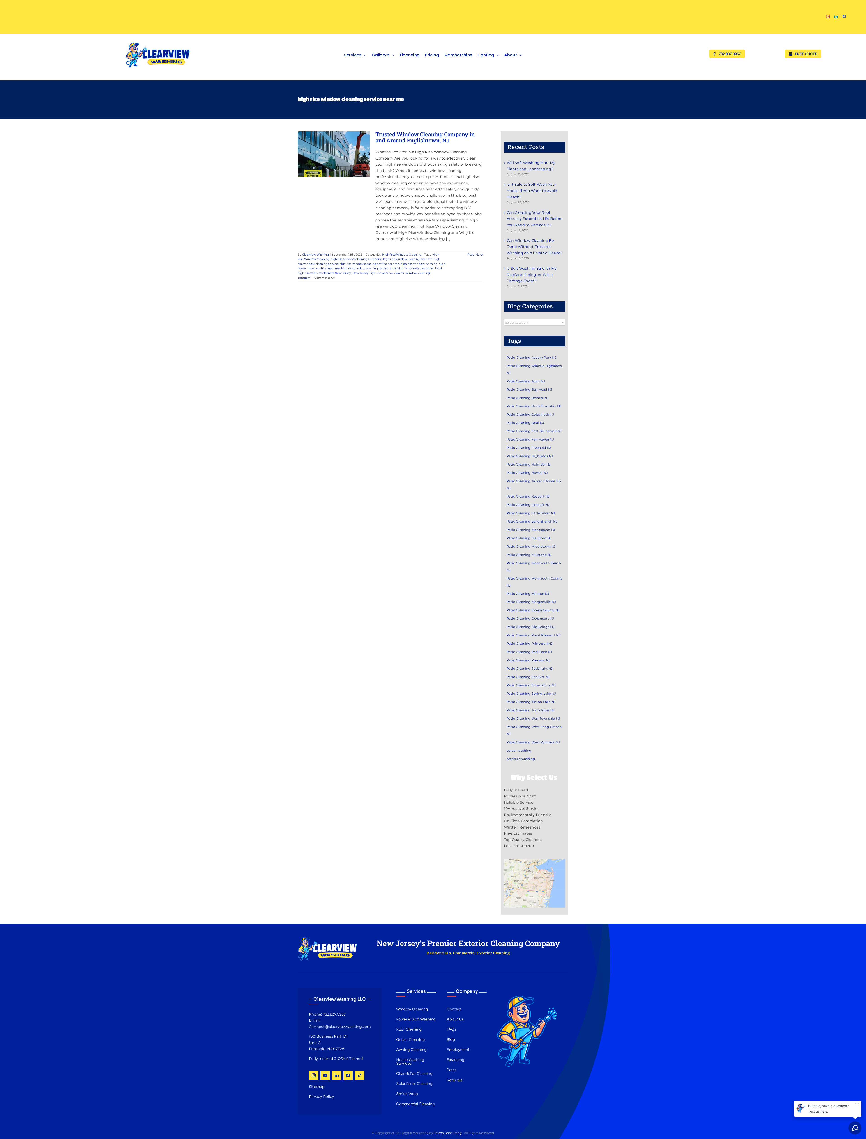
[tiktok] (359, 1075)
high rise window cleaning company (356, 259)
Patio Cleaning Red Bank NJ (529, 652)
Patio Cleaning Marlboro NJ (529, 538)
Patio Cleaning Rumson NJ (528, 660)
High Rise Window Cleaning (401, 254)
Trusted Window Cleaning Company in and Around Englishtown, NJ (425, 137)
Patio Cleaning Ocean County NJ (533, 610)
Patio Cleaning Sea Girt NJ (528, 677)
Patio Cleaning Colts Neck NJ (530, 415)
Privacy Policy (321, 1096)
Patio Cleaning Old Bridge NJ (531, 627)
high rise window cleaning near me (407, 259)
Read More (475, 254)
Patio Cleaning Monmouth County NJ (534, 581)
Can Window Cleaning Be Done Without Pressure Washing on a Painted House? (534, 246)
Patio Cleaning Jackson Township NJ (534, 484)
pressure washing (521, 759)
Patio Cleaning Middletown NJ (531, 546)
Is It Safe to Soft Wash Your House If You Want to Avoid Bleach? (532, 190)
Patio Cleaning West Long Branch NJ (534, 730)
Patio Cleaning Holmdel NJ (528, 464)
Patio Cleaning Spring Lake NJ (531, 694)
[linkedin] (836, 16)
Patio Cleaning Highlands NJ (530, 456)
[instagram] (828, 16)
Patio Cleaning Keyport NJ (528, 496)
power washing (519, 751)
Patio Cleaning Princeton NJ (530, 643)
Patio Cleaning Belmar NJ (528, 398)
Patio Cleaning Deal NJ (525, 423)
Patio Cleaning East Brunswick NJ (534, 431)
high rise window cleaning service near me (369, 263)
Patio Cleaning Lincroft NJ (528, 505)
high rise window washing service (365, 268)
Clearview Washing (315, 254)
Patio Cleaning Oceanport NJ (530, 618)
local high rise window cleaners (412, 268)
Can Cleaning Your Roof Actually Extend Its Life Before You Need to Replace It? (534, 218)
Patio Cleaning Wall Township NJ (533, 719)
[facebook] (844, 16)
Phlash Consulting (447, 1133)
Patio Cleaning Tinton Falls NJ (531, 702)
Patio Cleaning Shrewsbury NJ (531, 685)
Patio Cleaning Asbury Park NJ (531, 358)
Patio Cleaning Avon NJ (526, 381)
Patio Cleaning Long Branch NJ (532, 521)
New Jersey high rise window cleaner (378, 273)
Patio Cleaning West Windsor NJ (533, 742)
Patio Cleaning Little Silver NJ (531, 513)
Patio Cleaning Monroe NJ (528, 594)
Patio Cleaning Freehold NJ (529, 448)
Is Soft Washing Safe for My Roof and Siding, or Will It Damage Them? (532, 274)
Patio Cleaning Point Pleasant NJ (533, 635)
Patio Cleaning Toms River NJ (531, 710)
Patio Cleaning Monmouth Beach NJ (534, 566)
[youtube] (325, 1075)
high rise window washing (419, 263)
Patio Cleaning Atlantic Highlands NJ (534, 369)
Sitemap (317, 1086)
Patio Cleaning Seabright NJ (530, 669)
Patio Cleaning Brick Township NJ (534, 406)
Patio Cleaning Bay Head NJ (529, 390)
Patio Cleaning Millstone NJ (529, 555)
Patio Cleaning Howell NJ (527, 473)
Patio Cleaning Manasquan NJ (531, 530)
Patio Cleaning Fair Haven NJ (530, 439)
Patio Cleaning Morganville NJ (531, 602)
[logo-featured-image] (158, 36)
